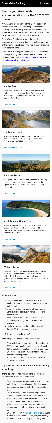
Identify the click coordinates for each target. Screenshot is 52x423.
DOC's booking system (34, 413)
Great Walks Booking (13, 3)
